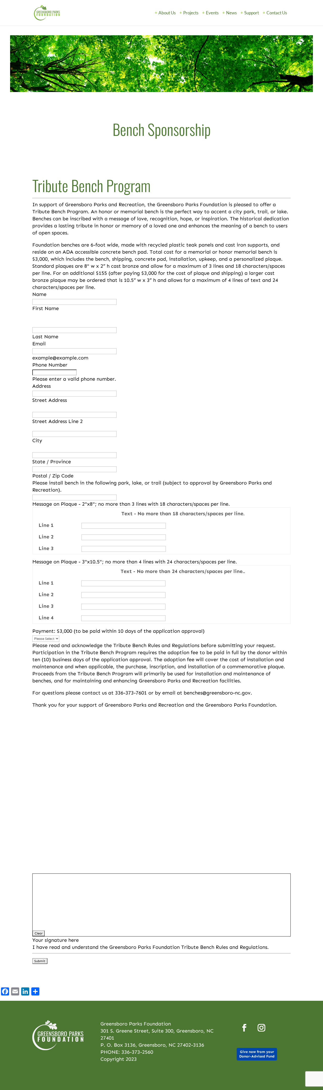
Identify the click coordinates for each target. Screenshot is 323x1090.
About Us (167, 13)
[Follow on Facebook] (244, 1027)
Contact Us (276, 13)
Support (251, 13)
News (231, 13)
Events (212, 13)
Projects (190, 13)
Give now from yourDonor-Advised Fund (257, 1054)
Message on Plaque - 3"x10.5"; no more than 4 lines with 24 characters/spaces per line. (134, 562)
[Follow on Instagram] (261, 1027)
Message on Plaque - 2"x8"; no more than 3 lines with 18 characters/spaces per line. (131, 504)
